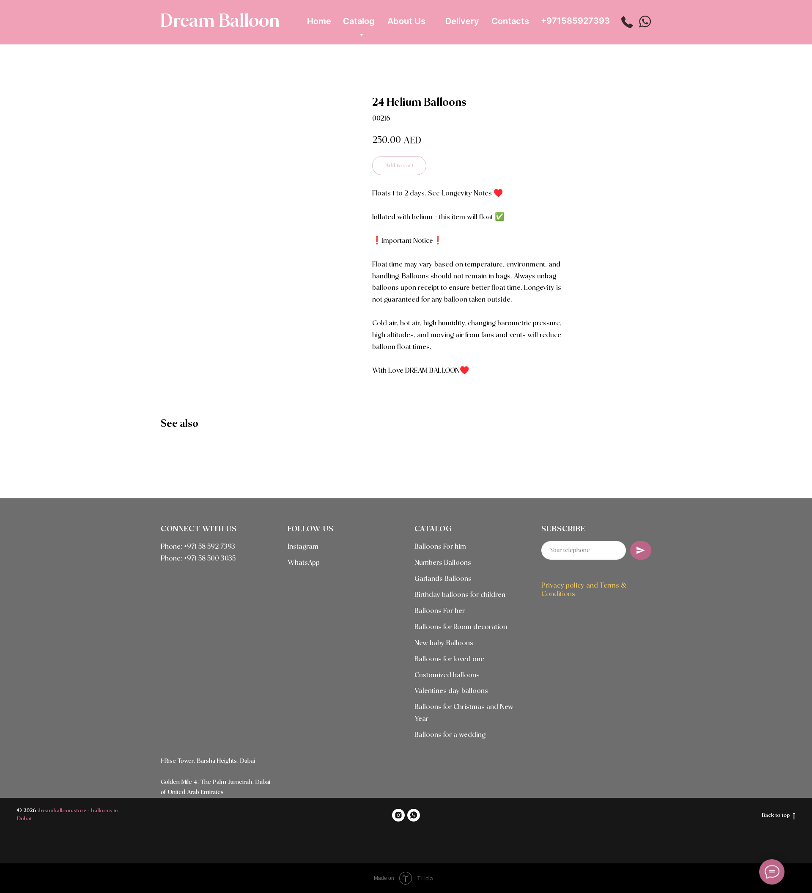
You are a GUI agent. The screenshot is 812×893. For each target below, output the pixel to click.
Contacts (510, 21)
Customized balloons (447, 675)
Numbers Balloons (442, 563)
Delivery (462, 21)
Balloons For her (439, 611)
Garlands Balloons (443, 579)
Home (319, 21)
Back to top (776, 815)
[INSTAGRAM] (398, 815)
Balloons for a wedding (450, 735)
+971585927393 (575, 21)
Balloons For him (440, 547)
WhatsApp (304, 563)
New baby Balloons (443, 643)
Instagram (303, 547)
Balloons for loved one (449, 659)
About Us (406, 21)
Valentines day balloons (451, 691)
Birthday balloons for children (459, 595)
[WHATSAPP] (413, 815)
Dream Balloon (220, 21)
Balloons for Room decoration (460, 627)
